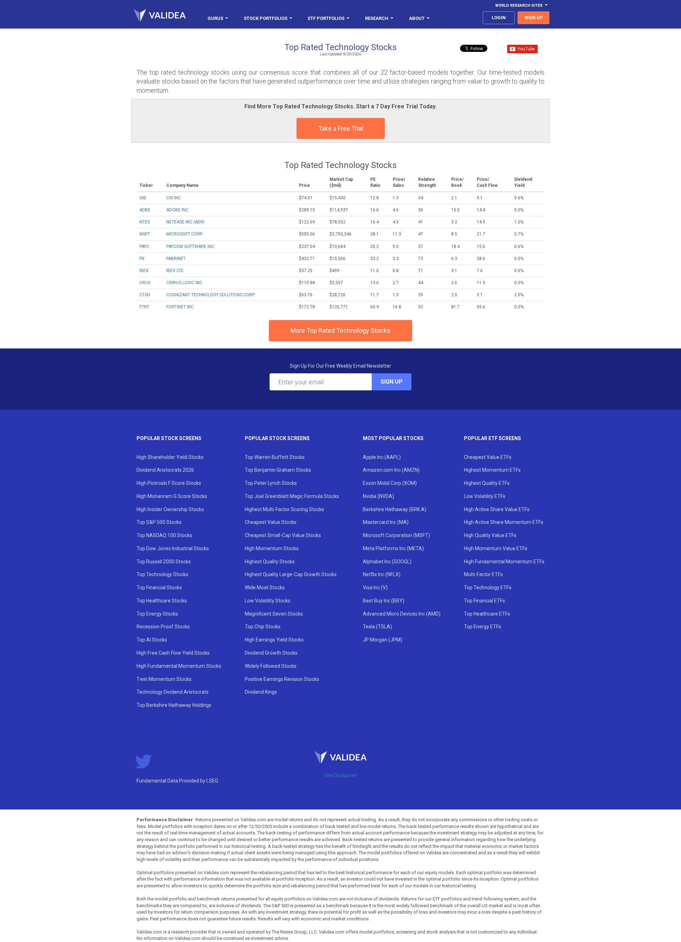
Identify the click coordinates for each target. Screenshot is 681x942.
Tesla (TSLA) (377, 626)
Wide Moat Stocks (265, 587)
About (417, 18)
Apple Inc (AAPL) (382, 457)
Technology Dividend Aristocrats (173, 692)
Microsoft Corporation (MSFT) (396, 535)
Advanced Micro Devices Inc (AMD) (402, 614)
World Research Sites (519, 5)
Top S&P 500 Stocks (159, 522)
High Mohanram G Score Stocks (172, 496)
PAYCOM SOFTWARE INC (190, 246)
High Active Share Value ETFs (497, 509)
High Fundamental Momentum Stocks (179, 666)
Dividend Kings (261, 692)
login (499, 17)
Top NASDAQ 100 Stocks (164, 535)
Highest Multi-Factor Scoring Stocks (284, 509)
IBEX (144, 270)
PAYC (144, 246)
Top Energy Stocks (157, 614)
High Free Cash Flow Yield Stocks (173, 653)
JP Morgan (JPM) (382, 640)
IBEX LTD (174, 270)
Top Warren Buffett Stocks (275, 457)
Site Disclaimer (340, 775)
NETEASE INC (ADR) (185, 222)
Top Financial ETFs (484, 600)
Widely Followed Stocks (271, 666)
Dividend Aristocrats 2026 (165, 470)
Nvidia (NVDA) (378, 496)
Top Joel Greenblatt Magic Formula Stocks (292, 496)
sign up (533, 17)
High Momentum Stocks (272, 548)
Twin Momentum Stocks (164, 679)
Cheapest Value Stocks (271, 522)
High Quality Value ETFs (490, 535)
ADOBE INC (177, 209)
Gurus (215, 18)
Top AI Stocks (152, 640)
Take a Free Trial (340, 128)
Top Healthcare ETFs (487, 614)
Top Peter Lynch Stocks (271, 483)
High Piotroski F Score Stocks (169, 483)
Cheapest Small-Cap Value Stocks (283, 535)
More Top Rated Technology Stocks (340, 330)
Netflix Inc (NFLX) (381, 574)
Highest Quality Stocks (270, 561)
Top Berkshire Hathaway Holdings (174, 705)
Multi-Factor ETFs (483, 574)
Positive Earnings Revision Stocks (282, 679)
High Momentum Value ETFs (495, 548)
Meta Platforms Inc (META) (393, 548)
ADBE (144, 209)
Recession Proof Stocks (163, 626)
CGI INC (173, 197)
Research (376, 18)
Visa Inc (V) (375, 587)
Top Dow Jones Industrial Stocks (173, 548)
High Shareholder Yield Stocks (170, 457)
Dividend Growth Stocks (271, 653)
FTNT (144, 306)
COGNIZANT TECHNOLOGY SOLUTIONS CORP (210, 294)
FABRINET (176, 258)
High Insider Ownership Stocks (170, 509)
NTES (144, 222)
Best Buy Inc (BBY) (383, 600)
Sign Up (392, 381)
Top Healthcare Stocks (162, 600)
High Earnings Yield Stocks (274, 640)
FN (141, 258)
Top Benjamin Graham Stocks (278, 470)
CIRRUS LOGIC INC (184, 282)
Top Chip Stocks (263, 626)
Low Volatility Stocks (267, 600)
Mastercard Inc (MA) (386, 522)
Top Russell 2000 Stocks (164, 561)
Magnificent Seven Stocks (274, 614)
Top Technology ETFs (487, 587)
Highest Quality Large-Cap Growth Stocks (291, 574)
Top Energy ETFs (482, 626)
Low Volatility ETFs (484, 496)
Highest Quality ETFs (487, 483)
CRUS (144, 282)
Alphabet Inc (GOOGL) (387, 561)
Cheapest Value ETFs (487, 457)
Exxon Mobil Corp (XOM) (390, 483)
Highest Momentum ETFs (492, 470)
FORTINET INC (180, 306)
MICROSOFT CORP (184, 234)
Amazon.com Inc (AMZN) (391, 470)
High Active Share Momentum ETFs (503, 522)
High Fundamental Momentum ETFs (504, 561)
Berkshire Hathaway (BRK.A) (394, 509)
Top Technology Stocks (162, 574)
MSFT (144, 234)
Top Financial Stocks (159, 587)
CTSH (144, 294)
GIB (142, 197)
